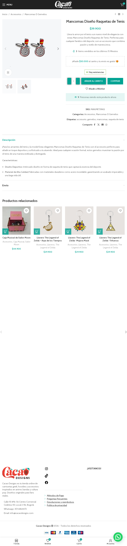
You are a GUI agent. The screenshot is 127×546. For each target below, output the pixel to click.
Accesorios (16, 14)
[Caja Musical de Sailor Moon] (16, 220)
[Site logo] (63, 4)
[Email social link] (103, 125)
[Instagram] (46, 469)
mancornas (102, 119)
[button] (5, 49)
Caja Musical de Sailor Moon (16, 237)
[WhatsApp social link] (106, 125)
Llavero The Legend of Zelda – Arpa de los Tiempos (48, 239)
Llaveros (51, 244)
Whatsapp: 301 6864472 (15, 509)
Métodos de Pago (55, 495)
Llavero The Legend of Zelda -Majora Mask (79, 239)
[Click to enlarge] (8, 72)
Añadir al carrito (93, 81)
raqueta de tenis (116, 119)
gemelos (91, 119)
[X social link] (98, 125)
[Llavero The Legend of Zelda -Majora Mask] (79, 220)
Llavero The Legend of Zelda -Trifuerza (110, 239)
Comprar (115, 81)
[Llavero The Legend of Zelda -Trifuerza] (110, 220)
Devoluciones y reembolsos (60, 502)
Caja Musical (18, 241)
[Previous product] (115, 14)
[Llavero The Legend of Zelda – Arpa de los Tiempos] (48, 220)
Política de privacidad (57, 505)
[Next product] (123, 14)
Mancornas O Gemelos (36, 14)
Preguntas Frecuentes (57, 498)
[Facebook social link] (94, 125)
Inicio (4, 14)
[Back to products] (119, 14)
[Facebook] (46, 483)
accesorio (81, 119)
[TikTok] (46, 476)
